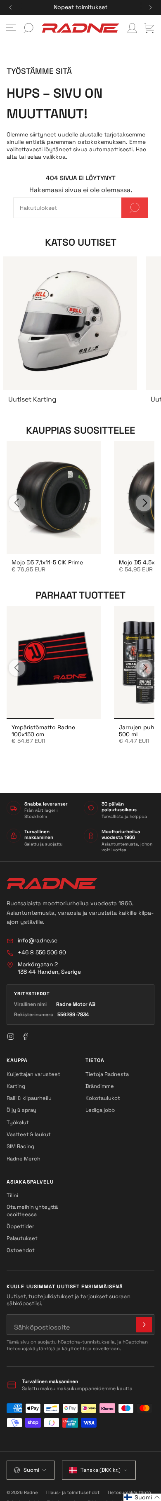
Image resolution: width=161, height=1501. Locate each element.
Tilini (12, 1195)
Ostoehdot (21, 1250)
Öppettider (20, 1226)
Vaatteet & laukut (29, 1134)
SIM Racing (20, 1146)
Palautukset (22, 1238)
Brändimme (99, 1086)
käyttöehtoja (77, 1348)
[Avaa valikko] (10, 28)
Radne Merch (23, 1158)
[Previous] (10, 7)
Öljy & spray (21, 1109)
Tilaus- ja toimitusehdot (72, 1492)
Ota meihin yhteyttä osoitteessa (32, 1210)
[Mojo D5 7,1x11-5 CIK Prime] (54, 497)
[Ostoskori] (149, 28)
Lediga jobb (100, 1109)
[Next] (150, 7)
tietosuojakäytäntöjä (31, 1348)
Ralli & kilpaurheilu (29, 1098)
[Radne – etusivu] (52, 883)
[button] (142, 1497)
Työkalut (18, 1122)
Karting (16, 1086)
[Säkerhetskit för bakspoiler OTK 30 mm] (54, 662)
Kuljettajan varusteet (33, 1074)
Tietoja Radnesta (107, 1074)
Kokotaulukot (102, 1098)
